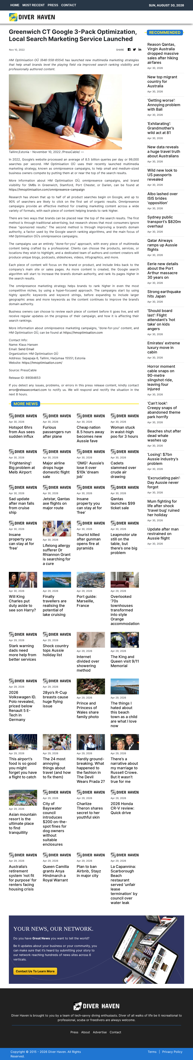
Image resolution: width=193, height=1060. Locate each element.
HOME (14, 5)
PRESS (53, 5)
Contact (115, 1032)
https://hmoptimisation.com (83, 332)
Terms (152, 1052)
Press (74, 1032)
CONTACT (68, 5)
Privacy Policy (172, 1052)
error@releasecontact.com (28, 390)
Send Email (26, 349)
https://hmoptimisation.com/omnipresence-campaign (47, 189)
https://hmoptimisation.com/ (42, 362)
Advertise (100, 1032)
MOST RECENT (33, 5)
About (85, 1032)
